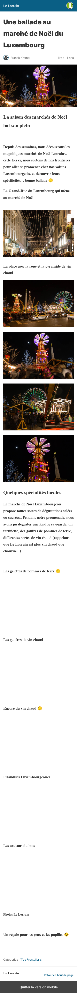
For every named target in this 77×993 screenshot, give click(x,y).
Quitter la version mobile (39, 987)
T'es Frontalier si (31, 959)
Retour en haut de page (59, 975)
